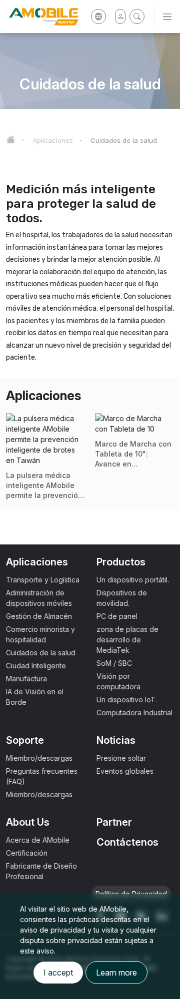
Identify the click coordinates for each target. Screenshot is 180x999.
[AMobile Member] (120, 16)
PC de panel (117, 616)
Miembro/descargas (39, 758)
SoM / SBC (114, 663)
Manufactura (26, 678)
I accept (58, 973)
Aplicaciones (52, 140)
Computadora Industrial (134, 712)
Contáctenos (127, 842)
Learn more (116, 973)
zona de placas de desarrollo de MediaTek (127, 639)
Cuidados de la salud (123, 140)
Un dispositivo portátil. (132, 579)
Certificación (27, 853)
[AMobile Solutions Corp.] (40, 16)
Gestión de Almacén (39, 616)
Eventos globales (125, 771)
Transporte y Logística (43, 579)
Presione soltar (121, 758)
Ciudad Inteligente (36, 665)
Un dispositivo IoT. (126, 699)
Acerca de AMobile (38, 840)
